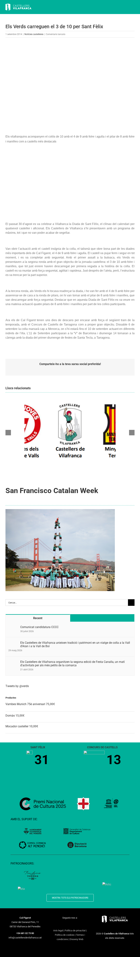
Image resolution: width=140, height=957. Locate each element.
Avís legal (58, 930)
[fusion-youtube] (70, 924)
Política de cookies (64, 935)
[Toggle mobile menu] (133, 7)
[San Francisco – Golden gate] (60, 510)
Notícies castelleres (33, 34)
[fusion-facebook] (56, 924)
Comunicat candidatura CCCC (39, 627)
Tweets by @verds (17, 686)
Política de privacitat (75, 930)
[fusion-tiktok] (75, 924)
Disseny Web (76, 939)
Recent (37, 618)
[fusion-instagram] (65, 924)
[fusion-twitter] (60, 924)
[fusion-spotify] (79, 924)
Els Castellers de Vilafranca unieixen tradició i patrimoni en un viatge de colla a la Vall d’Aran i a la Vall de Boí (75, 644)
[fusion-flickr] (84, 924)
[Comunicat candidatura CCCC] (13, 627)
